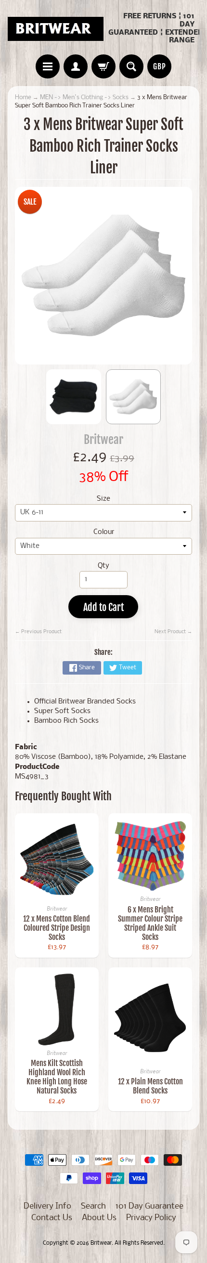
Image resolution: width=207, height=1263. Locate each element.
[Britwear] (56, 29)
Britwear (103, 439)
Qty (103, 566)
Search (93, 1206)
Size (103, 499)
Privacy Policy (151, 1218)
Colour (103, 532)
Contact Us (51, 1218)
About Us (99, 1218)
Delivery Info (47, 1206)
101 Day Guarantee (149, 1206)
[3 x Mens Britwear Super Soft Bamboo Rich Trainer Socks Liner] (73, 396)
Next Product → (173, 632)
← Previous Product (38, 632)
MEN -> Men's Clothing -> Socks (84, 97)
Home (23, 97)
